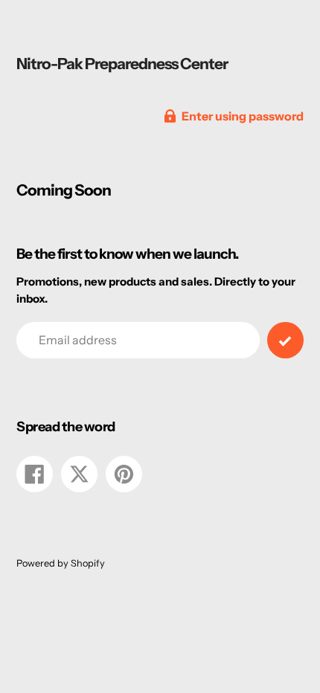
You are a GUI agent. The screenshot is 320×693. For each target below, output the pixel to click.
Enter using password (243, 116)
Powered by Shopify (60, 563)
